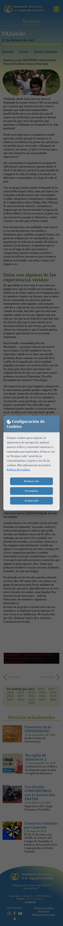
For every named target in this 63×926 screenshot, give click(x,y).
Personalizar (31, 491)
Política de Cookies (18, 469)
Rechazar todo (31, 481)
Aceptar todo (31, 500)
